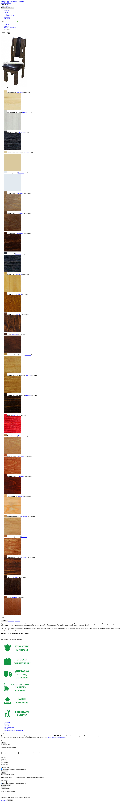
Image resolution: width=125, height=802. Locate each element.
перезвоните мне (5, 6)
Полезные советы (9, 15)
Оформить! (4, 770)
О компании (7, 722)
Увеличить (19, 92)
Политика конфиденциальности (13, 730)
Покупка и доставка (10, 14)
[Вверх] (1, 741)
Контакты (7, 17)
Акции (6, 12)
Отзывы (6, 725)
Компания (7, 18)
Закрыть (10, 800)
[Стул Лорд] (14, 86)
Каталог (6, 10)
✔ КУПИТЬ (4, 621)
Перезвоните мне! (6, 785)
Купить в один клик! (14, 621)
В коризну (4, 800)
